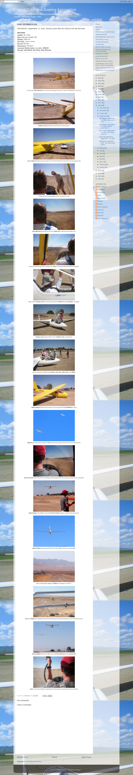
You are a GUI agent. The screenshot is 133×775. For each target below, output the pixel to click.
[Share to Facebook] (49, 696)
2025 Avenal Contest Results (105, 32)
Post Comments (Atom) (34, 761)
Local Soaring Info (102, 56)
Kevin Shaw (101, 198)
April (101, 159)
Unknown (101, 210)
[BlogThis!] (45, 696)
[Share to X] (47, 696)
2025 (100, 81)
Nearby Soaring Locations (104, 61)
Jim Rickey (101, 189)
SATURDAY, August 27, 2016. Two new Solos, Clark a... (107, 143)
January (102, 167)
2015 (100, 170)
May (101, 156)
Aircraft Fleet (100, 44)
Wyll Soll (100, 215)
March (102, 162)
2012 (100, 179)
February (103, 164)
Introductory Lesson (102, 39)
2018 (100, 100)
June (101, 153)
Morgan (100, 201)
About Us (99, 27)
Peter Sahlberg (103, 207)
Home (54, 757)
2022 (100, 89)
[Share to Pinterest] (51, 696)
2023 (100, 86)
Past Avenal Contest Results (105, 70)
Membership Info (101, 34)
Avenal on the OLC (102, 58)
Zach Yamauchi (103, 218)
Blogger (78, 770)
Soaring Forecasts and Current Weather (103, 50)
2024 (100, 83)
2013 (100, 176)
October (102, 113)
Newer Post (22, 757)
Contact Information (102, 42)
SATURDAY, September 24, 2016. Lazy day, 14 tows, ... (107, 120)
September (103, 116)
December (103, 108)
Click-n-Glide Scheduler (103, 47)
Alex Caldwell (102, 187)
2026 (100, 78)
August (102, 148)
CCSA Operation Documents (105, 37)
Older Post (86, 757)
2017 (100, 103)
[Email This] (43, 696)
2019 (100, 97)
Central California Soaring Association (45, 10)
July (101, 151)
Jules (99, 195)
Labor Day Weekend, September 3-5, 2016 (107, 137)
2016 (100, 105)
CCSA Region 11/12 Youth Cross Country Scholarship (104, 64)
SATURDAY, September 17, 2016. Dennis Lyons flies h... (107, 126)
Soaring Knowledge (102, 53)
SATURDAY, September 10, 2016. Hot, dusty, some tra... (107, 132)
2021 (100, 92)
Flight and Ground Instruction (105, 68)
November (103, 110)
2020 (100, 94)
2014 (100, 173)
